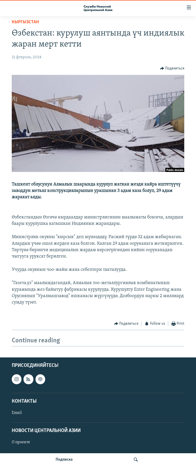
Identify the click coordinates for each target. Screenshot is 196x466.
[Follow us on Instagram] (16, 379)
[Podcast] (40, 379)
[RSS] (28, 379)
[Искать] (135, 459)
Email (17, 413)
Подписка (64, 460)
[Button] (172, 68)
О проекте (21, 442)
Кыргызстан (25, 22)
